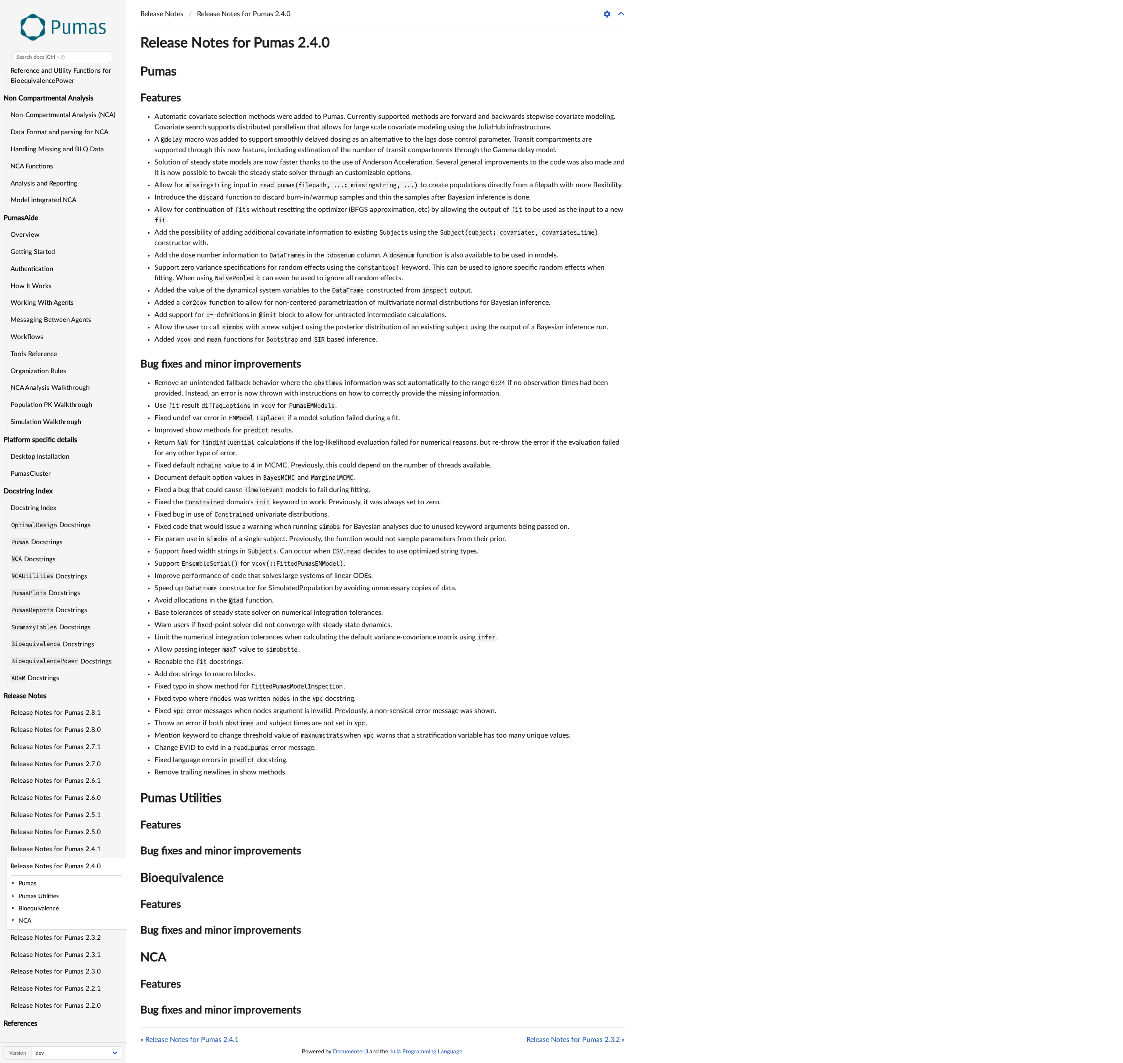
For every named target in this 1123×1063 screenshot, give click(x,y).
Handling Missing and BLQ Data (57, 149)
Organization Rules (38, 371)
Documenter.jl (350, 1051)
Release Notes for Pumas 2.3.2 (56, 938)
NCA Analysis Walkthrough (50, 388)
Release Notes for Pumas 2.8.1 (56, 713)
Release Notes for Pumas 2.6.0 (56, 798)
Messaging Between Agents (51, 320)
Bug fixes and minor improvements (220, 364)
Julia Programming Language (426, 1051)
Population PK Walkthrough (51, 405)
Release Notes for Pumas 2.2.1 (56, 988)
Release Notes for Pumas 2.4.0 (56, 866)
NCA (153, 957)
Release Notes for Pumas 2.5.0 (56, 832)
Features (160, 98)
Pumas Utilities (181, 798)
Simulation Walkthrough (46, 422)
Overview (25, 235)
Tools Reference (34, 354)
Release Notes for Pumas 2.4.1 (56, 849)
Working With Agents (42, 303)
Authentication (32, 269)
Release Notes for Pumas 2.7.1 (56, 747)
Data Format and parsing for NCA (59, 132)
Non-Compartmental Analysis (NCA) (63, 115)
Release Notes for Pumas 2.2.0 (56, 1005)
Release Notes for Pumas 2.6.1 (56, 781)
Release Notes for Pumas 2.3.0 (56, 971)
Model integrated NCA (43, 200)
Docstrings (51, 524)
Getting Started (33, 252)
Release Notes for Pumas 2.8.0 (56, 730)
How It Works (31, 286)
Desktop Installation (40, 456)
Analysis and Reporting (44, 183)
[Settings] (607, 14)
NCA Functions (32, 166)
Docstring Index (34, 508)
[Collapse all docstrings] (621, 14)
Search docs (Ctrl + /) (40, 57)
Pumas (158, 71)
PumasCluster (31, 474)
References (20, 1023)
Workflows (27, 337)
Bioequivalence (182, 878)
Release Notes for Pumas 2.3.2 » (575, 1039)
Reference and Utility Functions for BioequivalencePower (61, 76)
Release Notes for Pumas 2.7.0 (56, 764)
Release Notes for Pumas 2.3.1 (56, 955)
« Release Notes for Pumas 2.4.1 (189, 1039)
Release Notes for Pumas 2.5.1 (56, 815)
